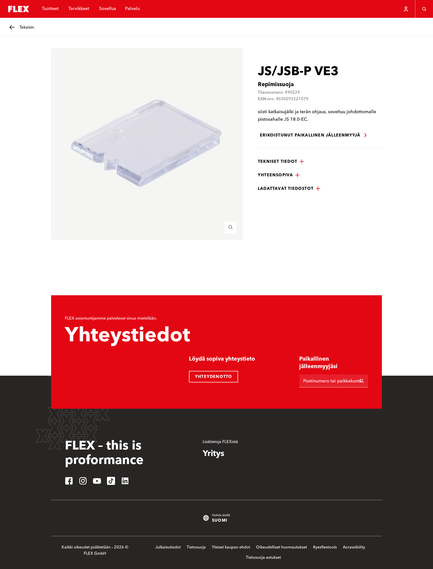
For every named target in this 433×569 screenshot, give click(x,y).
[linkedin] (125, 481)
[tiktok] (111, 481)
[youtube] (97, 481)
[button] (281, 161)
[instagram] (83, 481)
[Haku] (424, 9)
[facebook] (69, 481)
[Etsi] (361, 380)
